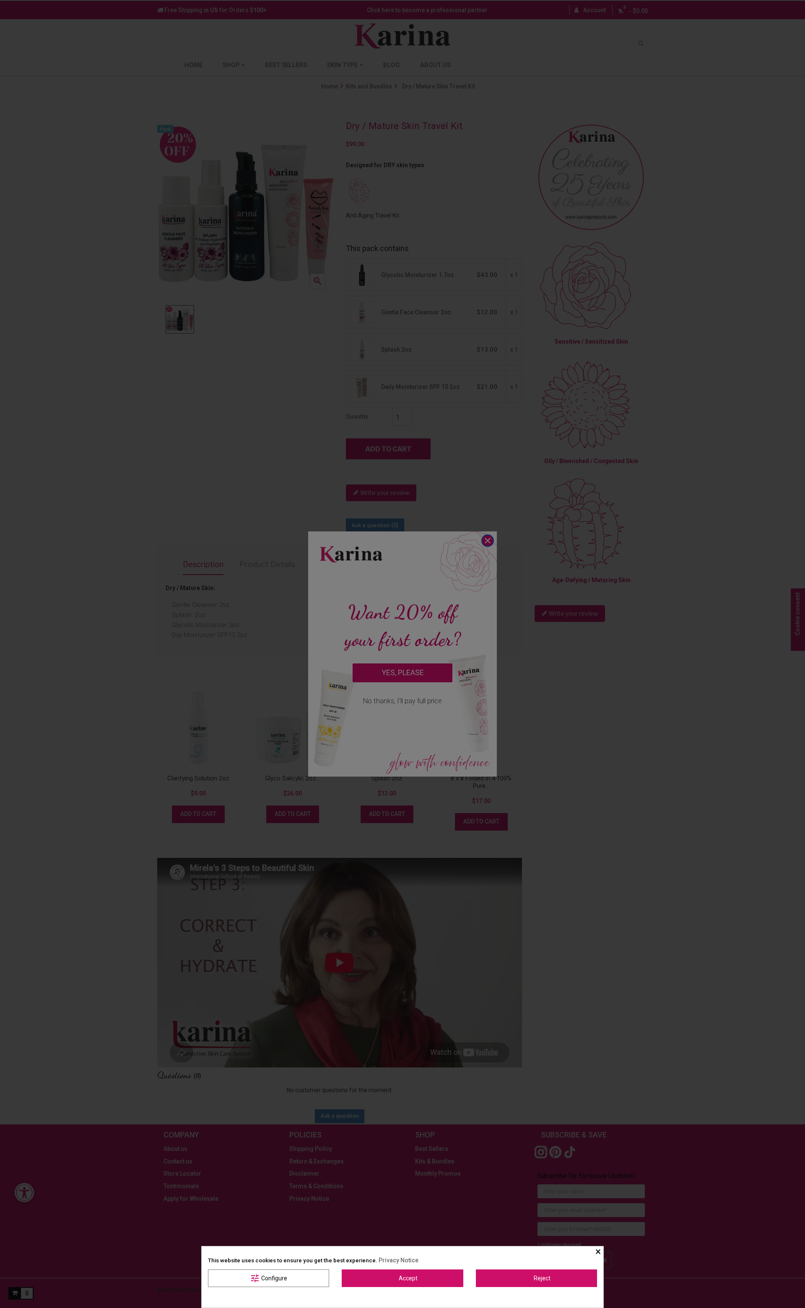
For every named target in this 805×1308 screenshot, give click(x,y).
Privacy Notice (398, 1260)
